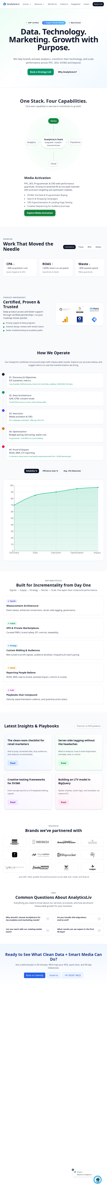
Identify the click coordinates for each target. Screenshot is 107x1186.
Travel (81, 247)
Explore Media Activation (40, 212)
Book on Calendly (34, 975)
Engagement (75, 4)
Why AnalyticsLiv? (67, 71)
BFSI (89, 247)
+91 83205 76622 (73, 975)
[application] (53, 520)
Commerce (69, 247)
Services (26, 4)
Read (12, 763)
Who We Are (52, 4)
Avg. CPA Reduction (72, 471)
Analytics (31, 142)
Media (53, 120)
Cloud (53, 163)
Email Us (54, 975)
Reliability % (31, 471)
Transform (75, 142)
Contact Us (64, 4)
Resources (38, 4)
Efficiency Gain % (50, 471)
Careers (86, 4)
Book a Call (98, 4)
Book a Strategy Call (40, 71)
